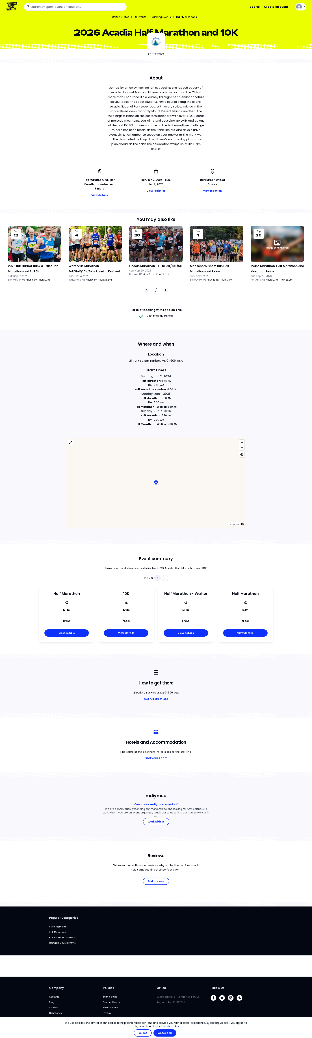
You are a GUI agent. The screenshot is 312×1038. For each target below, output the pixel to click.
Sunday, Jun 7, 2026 (156, 411)
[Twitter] (223, 1002)
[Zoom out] (241, 447)
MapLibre (234, 524)
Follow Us (217, 988)
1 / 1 (156, 290)
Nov (198, 231)
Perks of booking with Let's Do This (156, 310)
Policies (108, 988)
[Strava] (241, 1002)
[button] (156, 483)
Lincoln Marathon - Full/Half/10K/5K (155, 266)
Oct (77, 231)
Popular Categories (63, 918)
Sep (16, 231)
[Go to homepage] (12, 6)
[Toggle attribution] (242, 524)
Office (161, 988)
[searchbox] (75, 7)
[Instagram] (232, 1002)
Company (56, 988)
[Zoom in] (241, 442)
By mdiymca (156, 53)
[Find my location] (241, 454)
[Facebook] (215, 1002)
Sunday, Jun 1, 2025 (156, 394)
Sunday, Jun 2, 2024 (156, 376)
